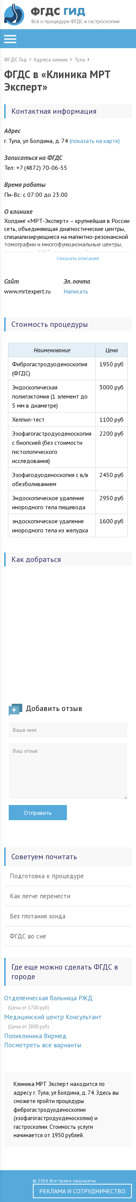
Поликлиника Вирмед (35, 1036)
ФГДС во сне (28, 936)
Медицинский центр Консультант (53, 1017)
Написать (75, 291)
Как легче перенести (40, 896)
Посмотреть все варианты (42, 1045)
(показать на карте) (95, 140)
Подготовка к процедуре (47, 876)
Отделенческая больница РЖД (48, 998)
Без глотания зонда (37, 916)
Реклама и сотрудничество (82, 1191)
